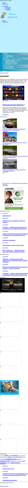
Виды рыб (5, 58)
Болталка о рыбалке (8, 66)
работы (20, 461)
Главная (2, 73)
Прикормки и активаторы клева (12, 60)
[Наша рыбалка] (9, 18)
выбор (10, 455)
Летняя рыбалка (9, 56)
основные (2, 459)
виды (7, 455)
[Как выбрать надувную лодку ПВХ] (11, 365)
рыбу (6, 462)
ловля (10, 457)
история (20, 455)
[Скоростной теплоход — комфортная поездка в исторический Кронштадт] (10, 168)
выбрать (15, 455)
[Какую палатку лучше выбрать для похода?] (9, 409)
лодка (13, 457)
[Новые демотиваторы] (12, 292)
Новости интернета (10, 68)
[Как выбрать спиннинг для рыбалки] (10, 306)
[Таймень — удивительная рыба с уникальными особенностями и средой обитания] (10, 127)
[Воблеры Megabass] (11, 321)
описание (24, 457)
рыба (23, 461)
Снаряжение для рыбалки (11, 62)
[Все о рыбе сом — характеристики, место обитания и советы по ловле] (10, 182)
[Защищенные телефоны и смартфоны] (9, 394)
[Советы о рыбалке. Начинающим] (9, 335)
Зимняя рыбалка (9, 55)
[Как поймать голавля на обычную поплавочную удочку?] (9, 350)
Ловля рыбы (6, 54)
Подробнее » (6, 114)
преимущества (5, 461)
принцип (17, 461)
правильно (19, 459)
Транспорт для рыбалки (11, 63)
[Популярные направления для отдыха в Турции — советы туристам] (10, 141)
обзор (20, 457)
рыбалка (2, 462)
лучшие (16, 457)
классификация (2, 457)
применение (12, 461)
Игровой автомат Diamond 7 (14, 105)
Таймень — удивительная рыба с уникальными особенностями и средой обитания (14, 130)
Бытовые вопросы (8, 67)
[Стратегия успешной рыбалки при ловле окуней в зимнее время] (9, 423)
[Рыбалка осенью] (8, 379)
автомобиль (2, 455)
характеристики (15, 462)
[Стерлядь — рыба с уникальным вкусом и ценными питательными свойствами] (10, 155)
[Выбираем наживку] (8, 452)
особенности (10, 459)
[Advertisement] (14, 38)
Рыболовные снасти (9, 59)
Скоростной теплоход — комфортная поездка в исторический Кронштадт (14, 170)
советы (9, 462)
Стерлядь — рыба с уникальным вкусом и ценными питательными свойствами (15, 157)
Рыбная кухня (7, 65)
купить (6, 457)
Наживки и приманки (10, 61)
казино (23, 455)
